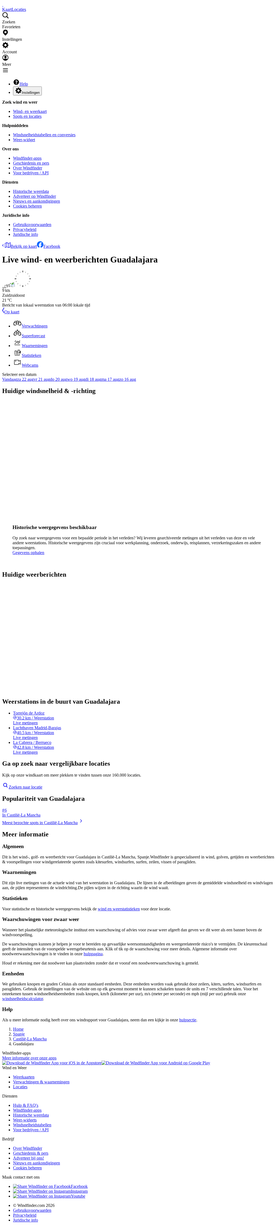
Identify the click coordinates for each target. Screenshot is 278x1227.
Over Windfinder (27, 168)
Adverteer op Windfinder (34, 196)
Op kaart (11, 312)
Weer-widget (24, 139)
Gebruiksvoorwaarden (32, 224)
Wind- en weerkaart (30, 111)
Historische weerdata (31, 191)
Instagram (79, 1191)
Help (24, 84)
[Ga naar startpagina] (2, 4)
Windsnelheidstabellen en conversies (44, 134)
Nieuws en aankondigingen (36, 201)
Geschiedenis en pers (31, 163)
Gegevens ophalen (28, 552)
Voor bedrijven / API (31, 173)
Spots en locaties (27, 116)
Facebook (51, 246)
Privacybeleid (24, 229)
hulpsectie (187, 1020)
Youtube (78, 1196)
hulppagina (93, 953)
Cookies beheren (27, 206)
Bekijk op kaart (24, 246)
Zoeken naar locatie (25, 787)
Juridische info (25, 234)
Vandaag (9, 379)
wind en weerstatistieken (119, 909)
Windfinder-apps (27, 158)
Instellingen (31, 93)
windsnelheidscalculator (22, 998)
